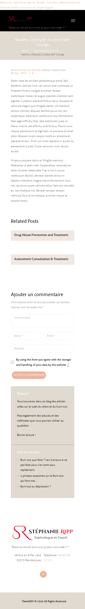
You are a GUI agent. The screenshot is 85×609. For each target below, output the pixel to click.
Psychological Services (46, 50)
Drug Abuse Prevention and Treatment (41, 235)
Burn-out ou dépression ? (35, 486)
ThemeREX (28, 601)
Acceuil (25, 50)
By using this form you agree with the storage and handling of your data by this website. (43, 362)
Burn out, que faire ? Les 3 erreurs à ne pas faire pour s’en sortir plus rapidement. (43, 464)
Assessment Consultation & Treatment (41, 259)
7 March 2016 (58, 70)
